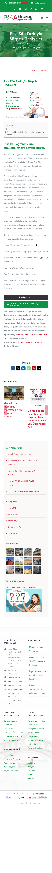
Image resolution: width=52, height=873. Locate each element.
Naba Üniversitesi (11, 740)
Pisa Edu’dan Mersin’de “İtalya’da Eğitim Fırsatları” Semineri (14, 393)
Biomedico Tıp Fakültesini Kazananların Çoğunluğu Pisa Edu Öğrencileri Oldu (38, 396)
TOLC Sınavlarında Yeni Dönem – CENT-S (24, 491)
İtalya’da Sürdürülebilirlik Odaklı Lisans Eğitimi (38, 689)
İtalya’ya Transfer (11, 770)
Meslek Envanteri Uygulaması (19, 454)
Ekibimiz (31, 763)
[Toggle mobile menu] (47, 18)
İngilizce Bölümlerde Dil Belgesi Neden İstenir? (37, 675)
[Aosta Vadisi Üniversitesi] (28, 569)
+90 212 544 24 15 (25, 334)
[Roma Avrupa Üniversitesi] (37, 561)
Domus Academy (11, 721)
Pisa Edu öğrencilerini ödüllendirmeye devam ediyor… (25, 133)
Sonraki (43, 70)
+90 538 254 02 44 (15, 681)
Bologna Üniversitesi (36, 728)
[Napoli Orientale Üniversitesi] (10, 569)
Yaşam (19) (12, 533)
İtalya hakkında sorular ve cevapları (20, 587)
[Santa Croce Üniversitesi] (28, 561)
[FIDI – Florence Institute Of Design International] (10, 561)
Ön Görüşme (9, 755)
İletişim (31, 778)
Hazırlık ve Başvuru (12, 759)
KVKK (30, 774)
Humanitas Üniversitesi (13, 736)
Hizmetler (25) (13, 520)
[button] (5, 410)
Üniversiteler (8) (14, 527)
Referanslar (32, 770)
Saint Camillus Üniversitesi (9, 727)
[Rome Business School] (10, 552)
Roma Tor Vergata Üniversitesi (35, 742)
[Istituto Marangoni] (19, 552)
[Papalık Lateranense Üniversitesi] (19, 569)
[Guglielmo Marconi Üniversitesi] (37, 569)
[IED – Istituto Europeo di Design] (28, 552)
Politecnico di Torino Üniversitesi (36, 723)
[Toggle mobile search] (42, 18)
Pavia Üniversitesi (35, 748)
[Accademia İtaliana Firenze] (37, 552)
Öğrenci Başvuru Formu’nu (30, 342)
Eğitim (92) (11, 508)
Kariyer (31, 767)
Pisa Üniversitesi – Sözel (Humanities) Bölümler (37, 661)
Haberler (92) (12, 514)
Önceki (35, 70)
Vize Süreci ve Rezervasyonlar (10, 765)
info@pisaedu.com (15, 689)
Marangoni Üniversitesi (13, 732)
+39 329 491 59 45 (15, 685)
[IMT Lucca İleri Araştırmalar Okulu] (19, 561)
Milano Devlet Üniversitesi (33, 734)
